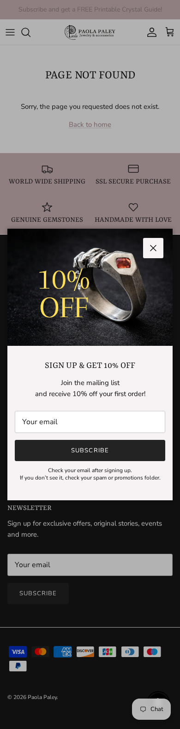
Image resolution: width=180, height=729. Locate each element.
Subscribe (89, 450)
